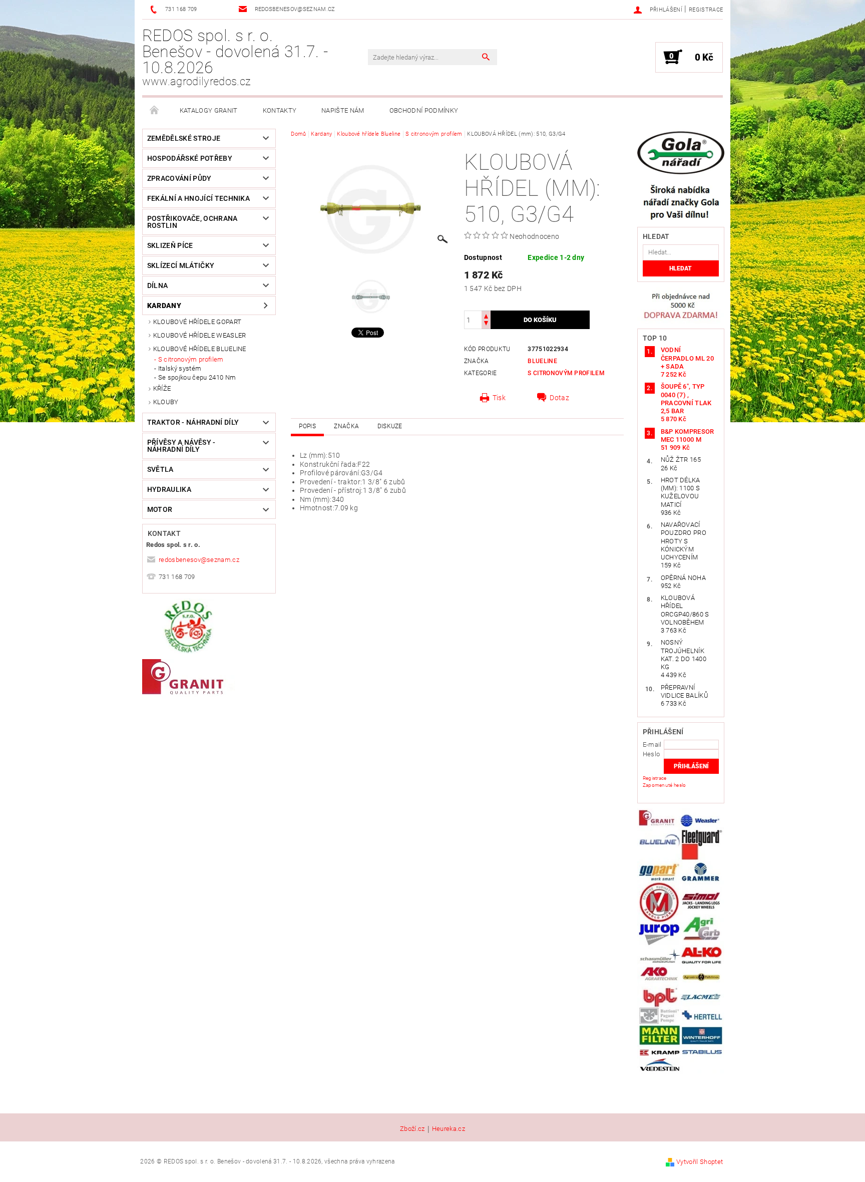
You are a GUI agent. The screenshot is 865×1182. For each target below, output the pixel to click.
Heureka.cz (448, 1128)
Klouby (166, 402)
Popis (307, 426)
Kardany (164, 306)
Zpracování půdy (179, 178)
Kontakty (280, 110)
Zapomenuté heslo (664, 785)
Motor (160, 509)
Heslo (651, 754)
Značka (346, 426)
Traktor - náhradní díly (193, 422)
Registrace (706, 10)
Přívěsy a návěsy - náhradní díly (181, 445)
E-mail (652, 744)
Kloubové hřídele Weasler (199, 335)
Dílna (157, 285)
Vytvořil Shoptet (699, 1161)
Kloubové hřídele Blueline (199, 349)
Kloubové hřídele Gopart (197, 322)
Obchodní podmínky (423, 110)
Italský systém (179, 368)
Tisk (499, 398)
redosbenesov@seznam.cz (199, 559)
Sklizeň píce (170, 245)
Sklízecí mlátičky (180, 265)
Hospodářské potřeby (189, 158)
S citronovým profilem (191, 359)
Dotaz (559, 398)
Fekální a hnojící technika (198, 198)
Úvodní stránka (154, 111)
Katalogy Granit (209, 110)
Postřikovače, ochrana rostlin (192, 221)
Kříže (162, 388)
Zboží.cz (412, 1128)
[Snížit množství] (486, 324)
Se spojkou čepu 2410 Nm (197, 377)
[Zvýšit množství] (486, 315)
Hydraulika (169, 489)
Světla (160, 469)
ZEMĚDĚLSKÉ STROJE (183, 138)
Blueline (542, 361)
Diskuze (389, 426)
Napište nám (342, 110)
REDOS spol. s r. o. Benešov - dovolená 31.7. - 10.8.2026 (235, 57)
